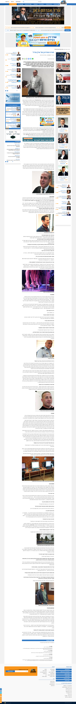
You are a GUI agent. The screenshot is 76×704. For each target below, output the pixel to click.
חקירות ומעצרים (60, 213)
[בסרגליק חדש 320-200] (63, 89)
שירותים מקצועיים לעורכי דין (11, 114)
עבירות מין (63, 212)
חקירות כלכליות (10, 108)
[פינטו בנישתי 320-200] (63, 110)
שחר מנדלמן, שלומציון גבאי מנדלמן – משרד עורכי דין (12, 69)
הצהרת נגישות (52, 681)
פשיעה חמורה (63, 162)
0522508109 (14, 121)
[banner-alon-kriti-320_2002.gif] (63, 78)
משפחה (59, 191)
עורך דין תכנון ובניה (69, 692)
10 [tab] (10, 90)
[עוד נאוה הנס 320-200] (63, 56)
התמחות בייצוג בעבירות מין (11, 70)
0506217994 (14, 60)
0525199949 (14, 82)
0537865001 (14, 110)
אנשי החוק (65, 49)
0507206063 (64, 203)
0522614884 (62, 180)
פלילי (66, 162)
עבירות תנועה (13, 75)
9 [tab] (11, 90)
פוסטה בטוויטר (67, 676)
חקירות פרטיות (14, 108)
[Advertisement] (38, 156)
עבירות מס (65, 186)
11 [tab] (9, 90)
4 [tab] (16, 90)
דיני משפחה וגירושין (51, 672)
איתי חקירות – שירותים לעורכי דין (11, 108)
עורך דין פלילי (70, 694)
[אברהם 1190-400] (38, 15)
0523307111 (62, 131)
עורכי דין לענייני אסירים (62, 130)
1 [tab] (20, 90)
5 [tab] (15, 90)
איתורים (11, 109)
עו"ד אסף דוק (64, 211)
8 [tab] (12, 90)
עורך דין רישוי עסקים (69, 691)
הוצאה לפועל (63, 179)
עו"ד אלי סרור (63, 177)
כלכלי (60, 162)
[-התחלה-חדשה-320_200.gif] (13, 97)
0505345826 (14, 65)
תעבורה (65, 145)
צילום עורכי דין (14, 114)
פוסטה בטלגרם (67, 680)
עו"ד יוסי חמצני (64, 184)
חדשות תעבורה (52, 673)
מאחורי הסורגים (44, 676)
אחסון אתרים (14, 124)
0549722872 (62, 148)
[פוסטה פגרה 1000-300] (38, 40)
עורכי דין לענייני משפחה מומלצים (67, 687)
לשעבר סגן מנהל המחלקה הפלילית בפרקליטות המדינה (11, 59)
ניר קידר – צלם (14, 113)
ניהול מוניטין (52, 685)
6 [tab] (14, 90)
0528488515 (64, 209)
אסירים (14, 64)
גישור (63, 202)
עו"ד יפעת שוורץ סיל (13, 52)
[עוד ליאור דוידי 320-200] (63, 67)
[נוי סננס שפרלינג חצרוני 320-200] (13, 135)
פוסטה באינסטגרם (66, 678)
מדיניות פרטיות (52, 682)
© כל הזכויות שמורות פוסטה (68, 702)
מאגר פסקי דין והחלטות (68, 697)
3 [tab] (18, 90)
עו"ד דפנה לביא (64, 201)
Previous (69, 150)
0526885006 (64, 215)
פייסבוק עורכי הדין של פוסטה (64, 671)
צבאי (62, 129)
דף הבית (69, 49)
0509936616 (63, 164)
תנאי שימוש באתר (51, 684)
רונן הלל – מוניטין (13, 118)
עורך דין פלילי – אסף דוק (68, 695)
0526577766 (64, 192)
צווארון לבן (67, 30)
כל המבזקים (68, 27)
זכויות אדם (8, 64)
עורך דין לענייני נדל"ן (69, 689)
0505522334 (14, 71)
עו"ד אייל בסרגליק (64, 206)
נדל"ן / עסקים (60, 208)
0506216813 (14, 87)
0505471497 (64, 187)
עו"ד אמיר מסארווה (63, 145)
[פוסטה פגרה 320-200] (47, 125)
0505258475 (14, 76)
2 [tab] (19, 90)
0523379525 (14, 54)
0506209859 (64, 198)
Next (57, 150)
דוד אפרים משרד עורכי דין (63, 196)
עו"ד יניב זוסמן (14, 79)
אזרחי (60, 179)
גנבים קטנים (45, 673)
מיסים (66, 178)
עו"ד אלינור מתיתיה (64, 190)
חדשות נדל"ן (41, 4)
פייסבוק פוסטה (67, 669)
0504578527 (14, 115)
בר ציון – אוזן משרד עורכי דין (12, 74)
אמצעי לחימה (45, 670)
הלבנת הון (62, 186)
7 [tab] (13, 90)
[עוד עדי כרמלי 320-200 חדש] (63, 100)
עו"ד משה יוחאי (63, 161)
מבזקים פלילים (52, 669)
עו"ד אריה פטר (14, 57)
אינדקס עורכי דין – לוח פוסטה (67, 685)
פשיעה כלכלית (60, 185)
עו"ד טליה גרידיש (63, 128)
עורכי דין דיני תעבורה (69, 688)
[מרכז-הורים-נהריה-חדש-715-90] (38, 141)
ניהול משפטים (11, 86)
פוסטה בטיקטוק (67, 673)
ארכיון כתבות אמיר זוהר (43, 672)
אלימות (46, 669)
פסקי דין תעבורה (52, 676)
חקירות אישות (14, 109)
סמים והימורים (60, 212)
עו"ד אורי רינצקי (13, 85)
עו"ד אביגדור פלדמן (13, 63)
